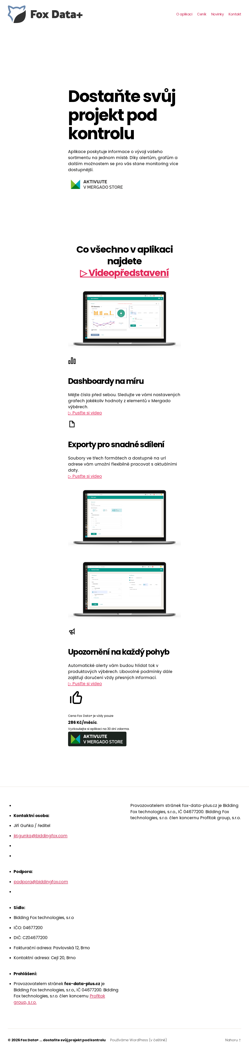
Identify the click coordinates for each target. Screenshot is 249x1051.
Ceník (201, 14)
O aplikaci (184, 14)
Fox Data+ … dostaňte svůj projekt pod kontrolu (63, 1040)
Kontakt (235, 14)
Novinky (217, 14)
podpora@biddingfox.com (41, 882)
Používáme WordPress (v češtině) (138, 1040)
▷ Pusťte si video (85, 413)
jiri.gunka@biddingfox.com (41, 835)
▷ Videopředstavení (124, 272)
